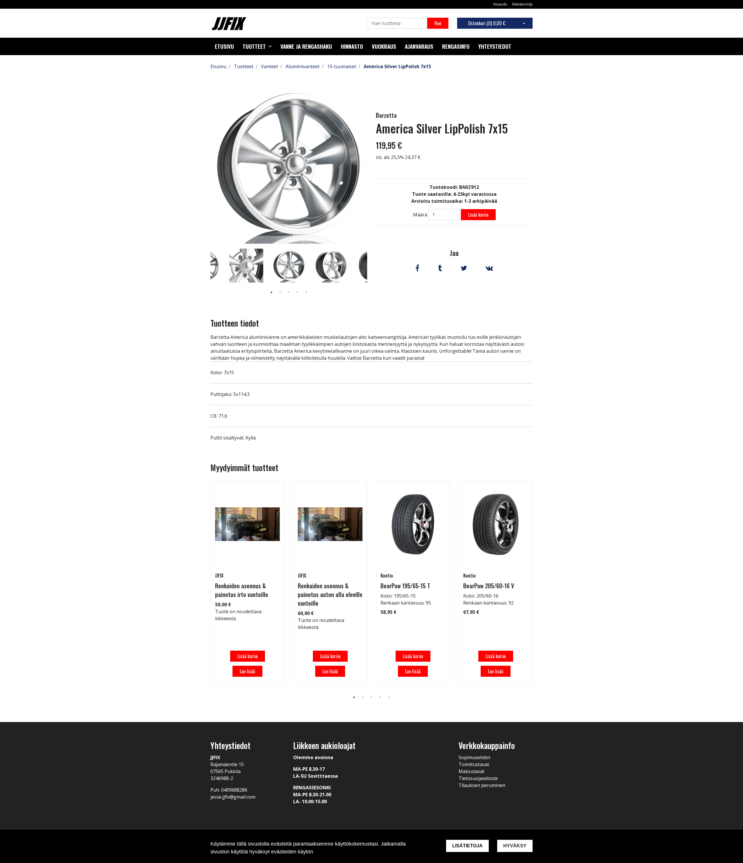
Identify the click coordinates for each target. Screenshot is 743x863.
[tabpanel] (289, 265)
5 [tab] (306, 292)
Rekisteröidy (522, 4)
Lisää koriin (478, 214)
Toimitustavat (474, 764)
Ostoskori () (486, 23)
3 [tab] (289, 292)
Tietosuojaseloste (478, 778)
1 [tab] (271, 292)
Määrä (420, 214)
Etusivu (224, 46)
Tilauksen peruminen (482, 785)
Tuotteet (254, 46)
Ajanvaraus (419, 46)
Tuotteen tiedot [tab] (234, 323)
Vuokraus (384, 46)
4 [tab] (297, 292)
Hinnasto (352, 46)
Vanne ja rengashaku (306, 46)
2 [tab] (280, 292)
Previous (206, 274)
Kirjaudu (500, 4)
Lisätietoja (467, 845)
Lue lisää (247, 671)
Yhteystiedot (494, 46)
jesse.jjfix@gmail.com (232, 797)
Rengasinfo (456, 46)
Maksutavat (471, 771)
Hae (437, 23)
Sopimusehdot (474, 757)
